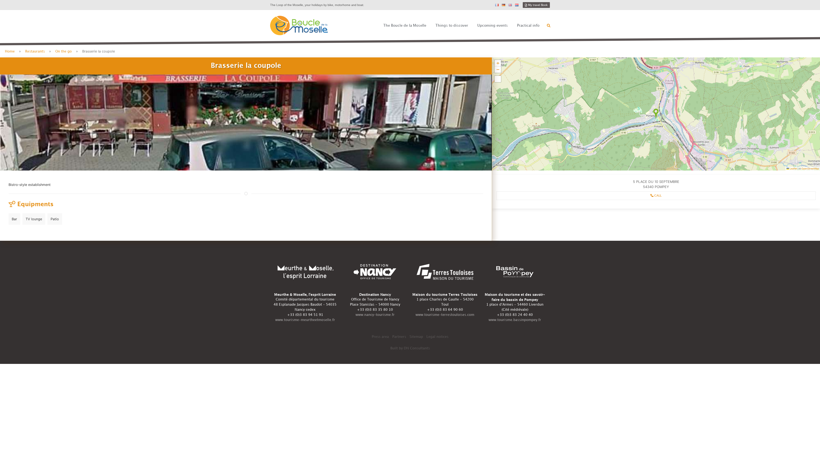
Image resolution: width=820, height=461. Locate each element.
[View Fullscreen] (498, 79)
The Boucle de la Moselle (404, 25)
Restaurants (35, 51)
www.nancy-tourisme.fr (375, 315)
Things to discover (451, 25)
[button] (549, 25)
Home (10, 51)
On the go (63, 51)
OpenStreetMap (810, 169)
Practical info (528, 25)
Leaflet (793, 169)
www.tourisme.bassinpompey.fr (515, 320)
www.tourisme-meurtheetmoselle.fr (305, 320)
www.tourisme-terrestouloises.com (445, 315)
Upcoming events (492, 25)
